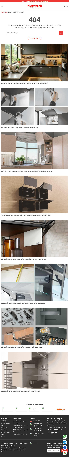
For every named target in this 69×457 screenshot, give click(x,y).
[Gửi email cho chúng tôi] (52, 432)
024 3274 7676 (37, 421)
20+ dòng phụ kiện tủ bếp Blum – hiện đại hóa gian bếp (19, 127)
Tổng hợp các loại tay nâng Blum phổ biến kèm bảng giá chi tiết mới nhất (25, 215)
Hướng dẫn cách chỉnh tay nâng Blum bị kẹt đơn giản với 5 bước (23, 303)
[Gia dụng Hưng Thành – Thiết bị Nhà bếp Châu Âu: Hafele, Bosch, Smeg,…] (34, 6)
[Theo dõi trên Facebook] (49, 432)
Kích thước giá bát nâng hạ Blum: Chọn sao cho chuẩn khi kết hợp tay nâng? (27, 171)
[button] (65, 442)
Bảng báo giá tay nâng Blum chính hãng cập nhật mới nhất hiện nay (24, 259)
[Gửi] (61, 33)
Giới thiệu (4, 421)
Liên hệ (3, 436)
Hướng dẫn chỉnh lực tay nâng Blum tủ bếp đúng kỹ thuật (20, 391)
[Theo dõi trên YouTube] (56, 432)
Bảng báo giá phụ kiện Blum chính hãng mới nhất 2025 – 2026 (21, 347)
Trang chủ (4, 12)
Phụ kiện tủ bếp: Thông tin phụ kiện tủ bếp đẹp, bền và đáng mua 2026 (24, 83)
